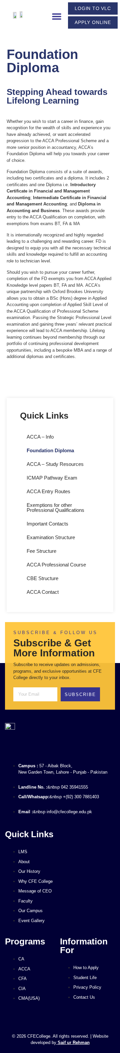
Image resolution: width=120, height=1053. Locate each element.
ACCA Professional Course (56, 564)
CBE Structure (42, 578)
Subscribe (80, 694)
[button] (56, 16)
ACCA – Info (40, 437)
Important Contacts (47, 523)
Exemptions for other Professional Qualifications (55, 507)
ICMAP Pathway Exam (52, 478)
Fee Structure (41, 551)
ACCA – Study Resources (55, 464)
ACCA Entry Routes (48, 491)
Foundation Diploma (50, 450)
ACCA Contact (43, 592)
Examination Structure (51, 537)
